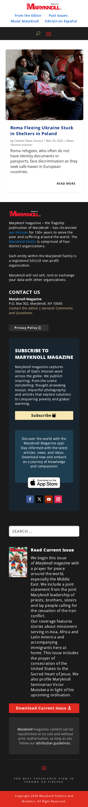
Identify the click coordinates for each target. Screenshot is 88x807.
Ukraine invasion (21, 145)
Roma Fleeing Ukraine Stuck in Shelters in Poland (41, 130)
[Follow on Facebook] (30, 499)
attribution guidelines (53, 743)
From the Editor (28, 15)
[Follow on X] (39, 499)
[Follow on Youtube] (49, 499)
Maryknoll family (22, 241)
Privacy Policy (26, 328)
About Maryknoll (25, 21)
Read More (66, 184)
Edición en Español (61, 21)
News (70, 141)
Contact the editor (23, 308)
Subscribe (41, 415)
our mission (18, 232)
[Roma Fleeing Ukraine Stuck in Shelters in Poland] (45, 84)
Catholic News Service (28, 141)
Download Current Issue (41, 708)
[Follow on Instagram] (58, 499)
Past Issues (58, 15)
